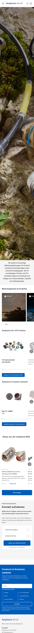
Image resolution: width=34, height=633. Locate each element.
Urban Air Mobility (9, 599)
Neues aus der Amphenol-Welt (16, 437)
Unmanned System (24, 596)
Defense (6, 592)
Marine (6, 596)
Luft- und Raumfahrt (24, 592)
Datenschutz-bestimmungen (18, 609)
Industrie (22, 599)
